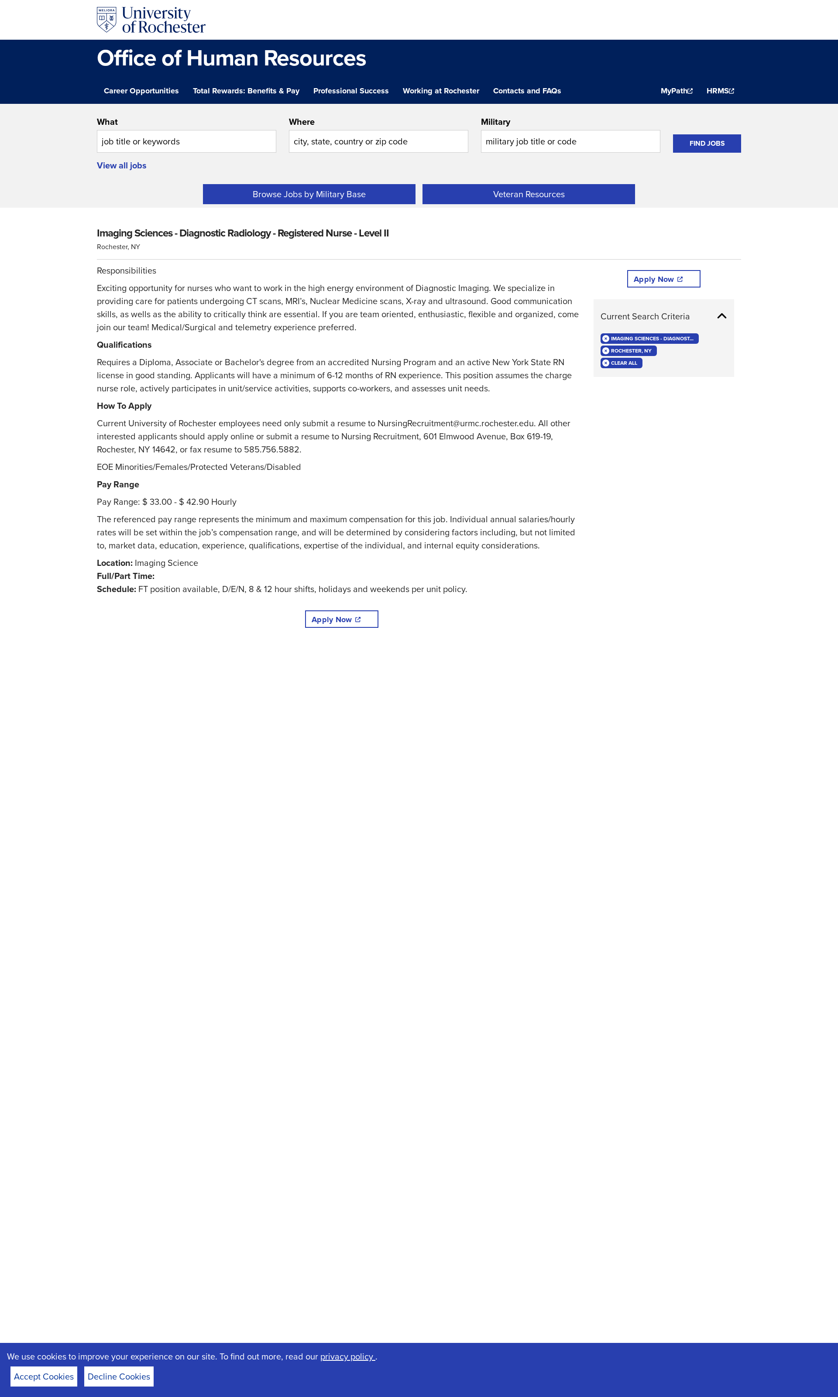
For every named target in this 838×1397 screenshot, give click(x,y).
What (107, 121)
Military (495, 121)
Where (302, 121)
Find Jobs (707, 143)
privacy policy (347, 1356)
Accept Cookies (44, 1376)
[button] (664, 316)
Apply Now (332, 619)
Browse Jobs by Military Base (309, 194)
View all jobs (122, 165)
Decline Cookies (119, 1376)
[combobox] (186, 134)
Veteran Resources (529, 194)
